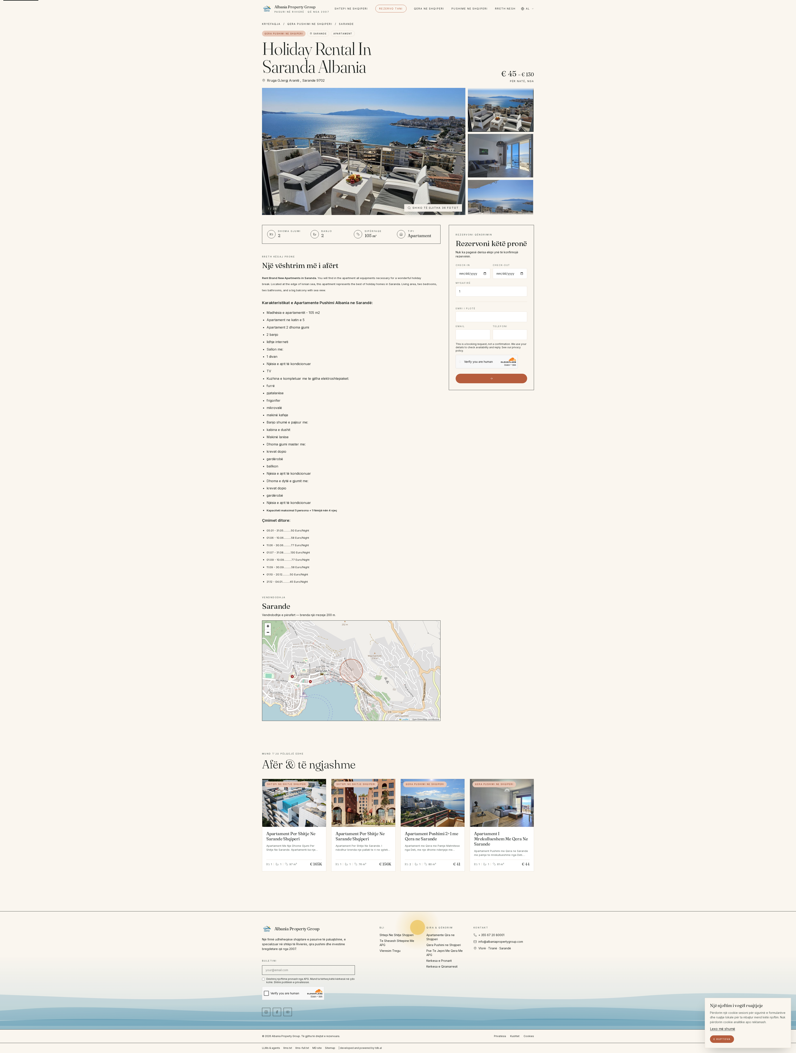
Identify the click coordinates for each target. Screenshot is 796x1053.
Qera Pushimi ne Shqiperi (309, 23)
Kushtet (514, 1036)
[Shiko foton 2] (500, 155)
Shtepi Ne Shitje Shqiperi (397, 935)
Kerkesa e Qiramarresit (441, 966)
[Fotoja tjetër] (457, 151)
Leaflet (405, 719)
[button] (268, 626)
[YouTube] (288, 1012)
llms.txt (287, 1047)
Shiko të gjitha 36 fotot (436, 207)
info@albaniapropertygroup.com (500, 941)
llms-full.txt (302, 1047)
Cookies (529, 1036)
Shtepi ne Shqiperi (351, 8)
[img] (351, 671)
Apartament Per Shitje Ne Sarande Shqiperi (290, 836)
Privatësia (500, 1036)
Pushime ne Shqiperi (469, 8)
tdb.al (378, 1047)
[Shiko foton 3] (500, 201)
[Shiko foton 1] (500, 109)
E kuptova (721, 1039)
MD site (317, 1047)
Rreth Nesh (505, 8)
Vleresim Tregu (390, 950)
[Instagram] (266, 1012)
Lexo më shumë (722, 1029)
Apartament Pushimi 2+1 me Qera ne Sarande (431, 836)
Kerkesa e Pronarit (439, 960)
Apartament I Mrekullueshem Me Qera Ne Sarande (501, 839)
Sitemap (330, 1047)
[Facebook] (277, 1012)
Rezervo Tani (391, 8)
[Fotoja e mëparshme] (269, 151)
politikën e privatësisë (295, 982)
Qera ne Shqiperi (429, 8)
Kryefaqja (271, 23)
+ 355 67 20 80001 (491, 935)
